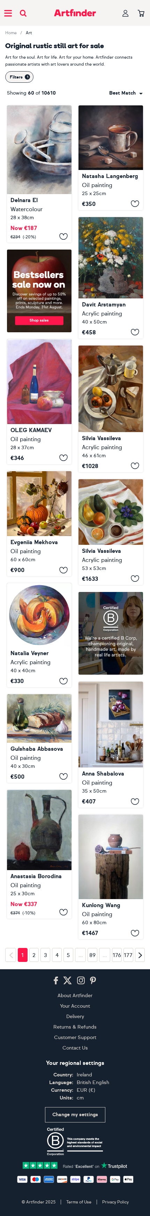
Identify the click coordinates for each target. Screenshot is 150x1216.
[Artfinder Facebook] (56, 1169)
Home (11, 32)
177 (128, 1144)
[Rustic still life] (39, 174)
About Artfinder (75, 1184)
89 (92, 1144)
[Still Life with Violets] (110, 532)
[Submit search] (23, 13)
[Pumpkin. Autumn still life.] (39, 635)
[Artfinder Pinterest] (93, 1169)
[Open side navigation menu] (8, 13)
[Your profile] (125, 13)
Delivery (75, 1205)
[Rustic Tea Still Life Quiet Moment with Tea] (110, 157)
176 (117, 1144)
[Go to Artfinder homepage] (75, 13)
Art (29, 32)
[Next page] (140, 1144)
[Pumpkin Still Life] (39, 523)
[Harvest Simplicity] (39, 738)
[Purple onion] (110, 745)
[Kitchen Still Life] (110, 409)
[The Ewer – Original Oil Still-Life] (39, 879)
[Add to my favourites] (63, 236)
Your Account (75, 1195)
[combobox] (126, 93)
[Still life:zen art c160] (110, 877)
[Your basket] (141, 13)
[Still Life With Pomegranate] (39, 401)
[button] (126, 93)
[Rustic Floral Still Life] (110, 278)
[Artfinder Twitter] (67, 1169)
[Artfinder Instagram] (81, 1169)
